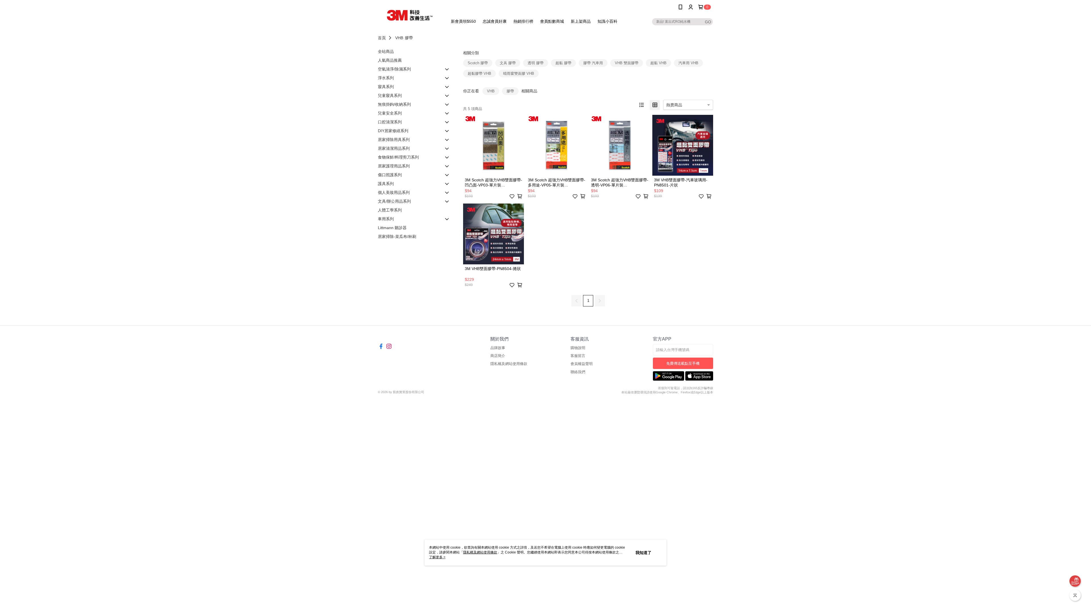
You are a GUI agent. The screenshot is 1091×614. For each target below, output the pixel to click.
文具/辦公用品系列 (394, 201)
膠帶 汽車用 (593, 63)
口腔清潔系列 (390, 122)
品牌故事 (497, 348)
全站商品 (386, 51)
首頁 (382, 38)
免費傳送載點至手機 (682, 363)
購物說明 (578, 348)
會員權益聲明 (582, 364)
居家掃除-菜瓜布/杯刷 (397, 236)
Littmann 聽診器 (392, 227)
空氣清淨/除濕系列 (394, 69)
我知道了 (643, 552)
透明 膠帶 (536, 63)
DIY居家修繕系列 (393, 130)
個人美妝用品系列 (394, 192)
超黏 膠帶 (563, 63)
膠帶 (409, 38)
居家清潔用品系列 (394, 148)
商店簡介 (497, 356)
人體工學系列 (390, 210)
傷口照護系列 (390, 175)
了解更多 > (437, 557)
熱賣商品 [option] (674, 105)
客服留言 (578, 356)
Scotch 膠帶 (478, 63)
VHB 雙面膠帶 (626, 63)
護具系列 (386, 183)
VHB (399, 38)
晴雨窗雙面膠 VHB (518, 73)
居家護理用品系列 (394, 166)
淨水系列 (386, 78)
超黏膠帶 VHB (479, 73)
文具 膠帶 (508, 63)
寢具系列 (386, 86)
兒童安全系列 (390, 113)
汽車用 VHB (688, 63)
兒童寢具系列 (390, 95)
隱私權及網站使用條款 (508, 364)
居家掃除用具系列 (394, 139)
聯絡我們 (578, 372)
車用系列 (386, 219)
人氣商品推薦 (390, 60)
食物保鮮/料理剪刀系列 (398, 157)
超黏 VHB (658, 63)
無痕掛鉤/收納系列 (394, 104)
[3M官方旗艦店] (409, 15)
